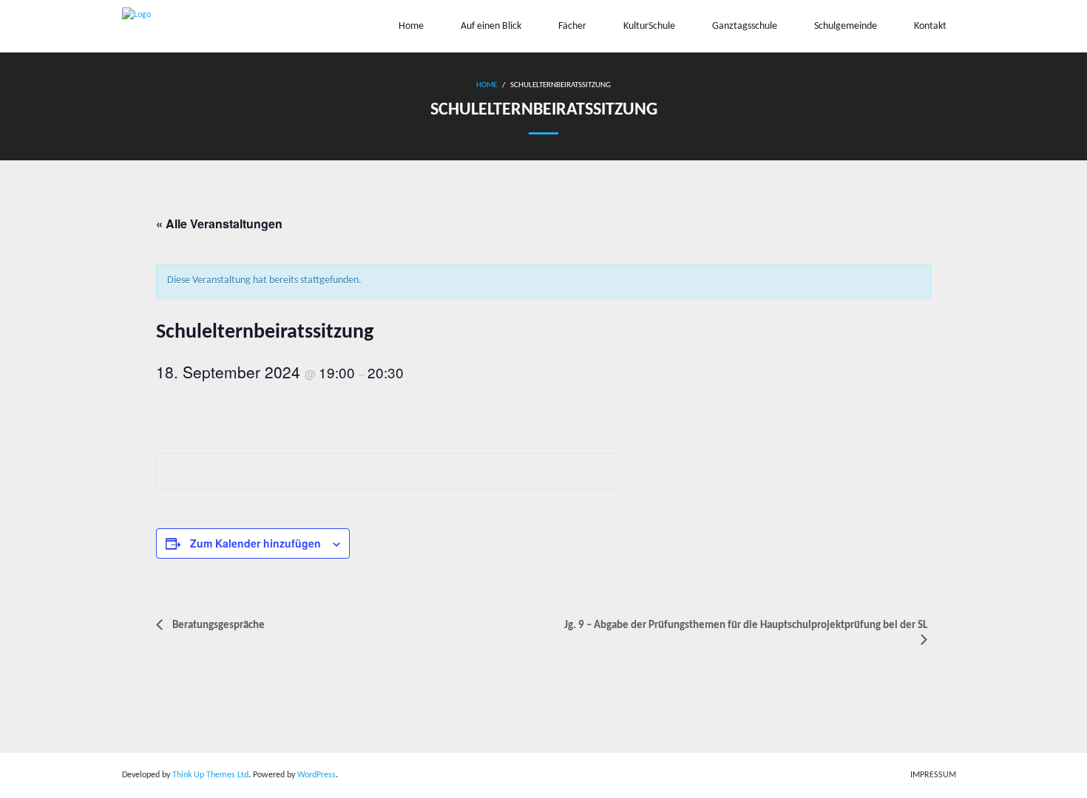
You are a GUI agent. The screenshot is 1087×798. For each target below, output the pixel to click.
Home (486, 85)
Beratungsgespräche (217, 625)
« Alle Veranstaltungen (219, 223)
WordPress (316, 775)
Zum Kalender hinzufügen (255, 543)
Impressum (933, 775)
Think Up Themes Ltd (210, 775)
